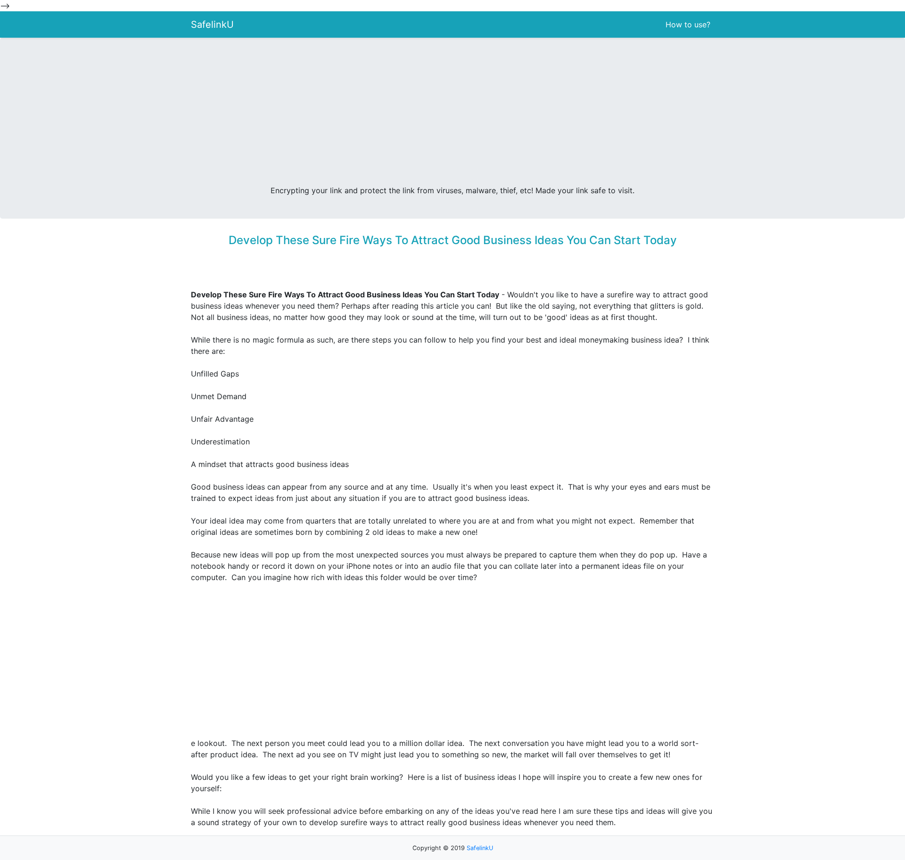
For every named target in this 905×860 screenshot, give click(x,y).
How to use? (688, 24)
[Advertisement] (452, 115)
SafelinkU (212, 24)
